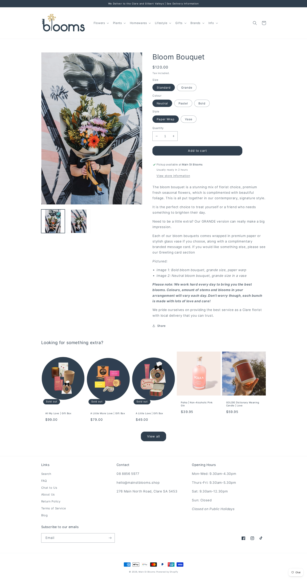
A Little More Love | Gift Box (107, 413)
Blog (44, 515)
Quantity (158, 128)
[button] (101, 23)
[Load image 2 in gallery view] (79, 221)
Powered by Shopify (167, 572)
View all (153, 436)
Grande (186, 87)
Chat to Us (49, 487)
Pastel (183, 103)
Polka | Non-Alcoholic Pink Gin (197, 404)
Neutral (162, 103)
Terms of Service (53, 508)
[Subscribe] (110, 538)
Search (46, 474)
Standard (164, 87)
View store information (173, 176)
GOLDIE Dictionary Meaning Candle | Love (242, 404)
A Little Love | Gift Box (149, 413)
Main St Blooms (147, 572)
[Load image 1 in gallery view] (53, 221)
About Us (48, 494)
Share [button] (161, 326)
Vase (188, 119)
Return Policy (51, 501)
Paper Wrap (165, 119)
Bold (201, 103)
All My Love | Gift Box (58, 413)
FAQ (44, 481)
